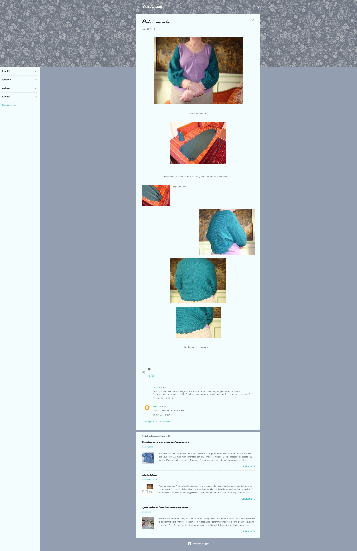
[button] (253, 20)
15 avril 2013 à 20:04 (162, 415)
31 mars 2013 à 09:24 (163, 398)
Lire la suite (248, 466)
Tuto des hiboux (149, 475)
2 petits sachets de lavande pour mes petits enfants (165, 507)
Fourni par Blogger (200, 543)
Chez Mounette (152, 6)
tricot (151, 376)
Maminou (157, 406)
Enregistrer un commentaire (157, 421)
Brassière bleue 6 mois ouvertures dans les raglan (165, 442)
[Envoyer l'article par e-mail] (149, 370)
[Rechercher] (258, 7)
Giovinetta (157, 387)
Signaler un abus (10, 105)
